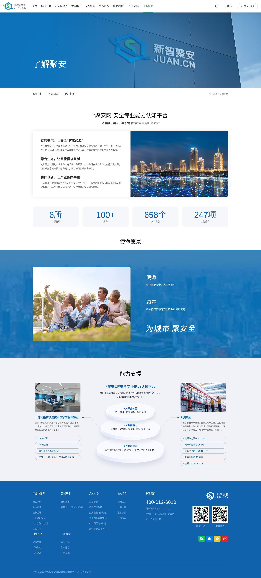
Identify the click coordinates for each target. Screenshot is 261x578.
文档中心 (90, 6)
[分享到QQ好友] (209, 539)
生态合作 (104, 6)
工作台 (228, 6)
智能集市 (76, 6)
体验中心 (37, 529)
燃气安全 (37, 507)
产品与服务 (61, 6)
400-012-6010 (161, 502)
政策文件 (37, 542)
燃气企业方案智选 (98, 529)
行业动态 (134, 6)
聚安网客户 (119, 6)
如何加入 (121, 502)
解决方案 (46, 6)
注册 (252, 6)
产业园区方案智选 (98, 523)
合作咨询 (121, 518)
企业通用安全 (39, 518)
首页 (34, 6)
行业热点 (37, 547)
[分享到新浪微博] (225, 539)
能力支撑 (69, 93)
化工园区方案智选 (98, 518)
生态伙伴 (121, 512)
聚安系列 (37, 502)
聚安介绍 (37, 93)
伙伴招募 (121, 507)
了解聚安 (148, 6)
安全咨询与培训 (40, 523)
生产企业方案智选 (98, 512)
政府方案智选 (95, 507)
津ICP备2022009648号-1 (44, 572)
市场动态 (37, 553)
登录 (246, 6)
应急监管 (37, 512)
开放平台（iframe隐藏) (72, 507)
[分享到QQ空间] (217, 539)
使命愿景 (53, 93)
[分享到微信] (201, 539)
